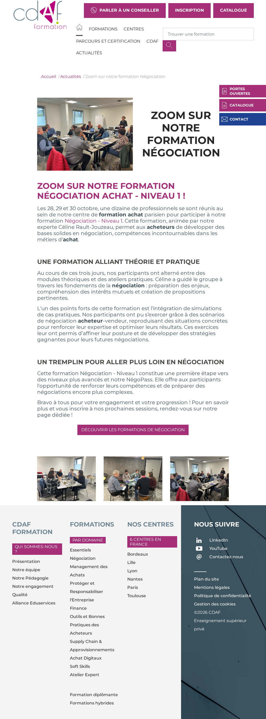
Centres (134, 28)
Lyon (132, 570)
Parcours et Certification (108, 41)
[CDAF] (40, 15)
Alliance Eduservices (33, 603)
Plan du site (206, 579)
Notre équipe (26, 569)
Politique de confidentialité (222, 595)
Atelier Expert (84, 674)
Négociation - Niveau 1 (93, 221)
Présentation (26, 561)
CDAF (152, 41)
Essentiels (80, 550)
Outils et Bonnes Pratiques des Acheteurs (87, 625)
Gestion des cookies (215, 604)
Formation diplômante (94, 694)
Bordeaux (137, 554)
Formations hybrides (92, 703)
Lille (131, 562)
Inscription (189, 10)
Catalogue (233, 10)
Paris (132, 587)
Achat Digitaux (86, 658)
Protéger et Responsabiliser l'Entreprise (86, 591)
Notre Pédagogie (30, 578)
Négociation (83, 558)
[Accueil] (79, 28)
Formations (103, 28)
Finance (78, 608)
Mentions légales (212, 587)
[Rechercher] (169, 45)
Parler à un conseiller (129, 10)
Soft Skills (80, 666)
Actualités (89, 52)
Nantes (135, 579)
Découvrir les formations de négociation (133, 429)
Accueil (48, 76)
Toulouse (136, 595)
